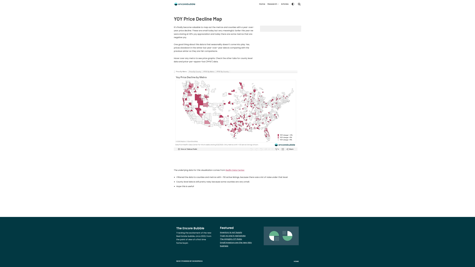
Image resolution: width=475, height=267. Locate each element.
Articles (285, 4)
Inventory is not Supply (231, 232)
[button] (299, 4)
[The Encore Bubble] (185, 4)
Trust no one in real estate (233, 235)
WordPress (197, 261)
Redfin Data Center (235, 170)
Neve (178, 261)
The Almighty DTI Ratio (231, 239)
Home (262, 4)
